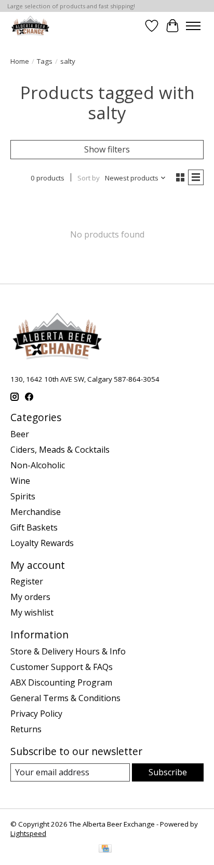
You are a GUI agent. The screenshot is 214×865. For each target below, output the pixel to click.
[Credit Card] (105, 849)
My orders (30, 597)
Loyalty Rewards (42, 543)
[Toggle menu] (193, 26)
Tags (44, 61)
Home (19, 61)
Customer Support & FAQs (61, 667)
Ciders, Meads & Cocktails (60, 449)
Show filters (107, 149)
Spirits (22, 496)
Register (26, 581)
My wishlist (32, 612)
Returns (26, 729)
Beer (19, 434)
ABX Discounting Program (61, 682)
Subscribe (168, 772)
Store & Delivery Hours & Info (68, 651)
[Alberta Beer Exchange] (30, 25)
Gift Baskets (34, 527)
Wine (20, 480)
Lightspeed (28, 833)
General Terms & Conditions (65, 698)
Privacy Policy (36, 713)
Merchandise (35, 512)
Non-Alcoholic (37, 465)
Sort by (88, 178)
